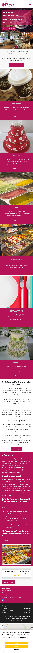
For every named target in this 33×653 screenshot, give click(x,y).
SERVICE (16, 363)
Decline (16, 646)
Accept (16, 643)
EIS (16, 207)
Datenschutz (12, 597)
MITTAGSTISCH (16, 311)
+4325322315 (8, 527)
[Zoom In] (2, 625)
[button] (24, 4)
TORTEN (16, 156)
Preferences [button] (26, 639)
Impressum (5, 597)
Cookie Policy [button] (22, 637)
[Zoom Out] (2, 628)
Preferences (16, 649)
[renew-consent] (1, 651)
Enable (16, 575)
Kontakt (19, 597)
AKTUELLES (16, 104)
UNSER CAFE (16, 259)
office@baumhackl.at (9, 595)
